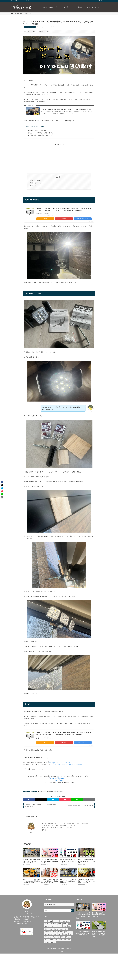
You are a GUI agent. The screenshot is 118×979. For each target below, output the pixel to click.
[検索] (106, 1)
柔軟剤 (51, 939)
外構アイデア (43, 791)
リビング (59, 926)
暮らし (61, 791)
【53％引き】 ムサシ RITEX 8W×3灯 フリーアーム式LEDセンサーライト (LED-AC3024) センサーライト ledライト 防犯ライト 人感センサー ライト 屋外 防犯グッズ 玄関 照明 (63, 209)
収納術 (50, 929)
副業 (69, 926)
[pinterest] (102, 1)
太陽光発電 (60, 931)
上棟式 (64, 926)
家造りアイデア (69, 931)
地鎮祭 (61, 929)
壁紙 (66, 929)
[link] (43, 830)
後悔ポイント (48, 937)
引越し (70, 934)
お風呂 (50, 921)
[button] (29, 799)
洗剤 (56, 939)
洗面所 (60, 939)
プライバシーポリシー (51, 948)
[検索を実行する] (72, 910)
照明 (65, 939)
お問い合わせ (61, 948)
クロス (59, 923)
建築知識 (65, 934)
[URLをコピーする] (89, 799)
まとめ (34, 185)
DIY (46, 921)
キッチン (47, 923)
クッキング (53, 923)
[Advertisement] (59, 157)
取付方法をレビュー (38, 183)
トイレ (53, 926)
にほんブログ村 (59, 780)
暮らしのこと (34, 791)
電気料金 (53, 942)
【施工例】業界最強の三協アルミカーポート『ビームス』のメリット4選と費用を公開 (66, 109)
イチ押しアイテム (65, 921)
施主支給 (56, 791)
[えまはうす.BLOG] (21, 7)
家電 (55, 934)
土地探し (56, 929)
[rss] (104, 1)
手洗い (62, 937)
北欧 (46, 929)
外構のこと (27, 791)
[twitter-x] (100, 1)
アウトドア (56, 921)
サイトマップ (69, 948)
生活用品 (47, 942)
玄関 (69, 939)
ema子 (31, 832)
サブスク (65, 923)
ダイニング (47, 926)
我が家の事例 (50, 791)
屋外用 (59, 934)
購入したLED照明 (37, 180)
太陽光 (54, 931)
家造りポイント (48, 934)
